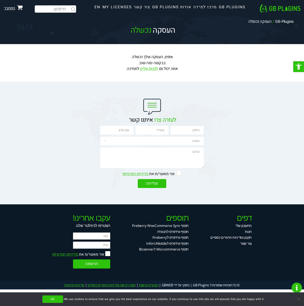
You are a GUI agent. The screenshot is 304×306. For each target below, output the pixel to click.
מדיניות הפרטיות (135, 174)
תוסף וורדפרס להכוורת (173, 231)
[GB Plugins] (282, 8)
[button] (298, 66)
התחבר (9, 8)
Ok (53, 299)
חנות (248, 231)
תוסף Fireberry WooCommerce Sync (160, 225)
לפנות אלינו (149, 69)
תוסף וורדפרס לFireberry (170, 237)
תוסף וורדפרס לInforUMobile (167, 243)
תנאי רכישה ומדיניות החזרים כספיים (112, 285)
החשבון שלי (244, 225)
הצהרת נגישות (148, 285)
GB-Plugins (284, 21)
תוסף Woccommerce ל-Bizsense (164, 249)
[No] (299, 299)
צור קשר (246, 243)
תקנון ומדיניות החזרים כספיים (231, 237)
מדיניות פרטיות (74, 285)
